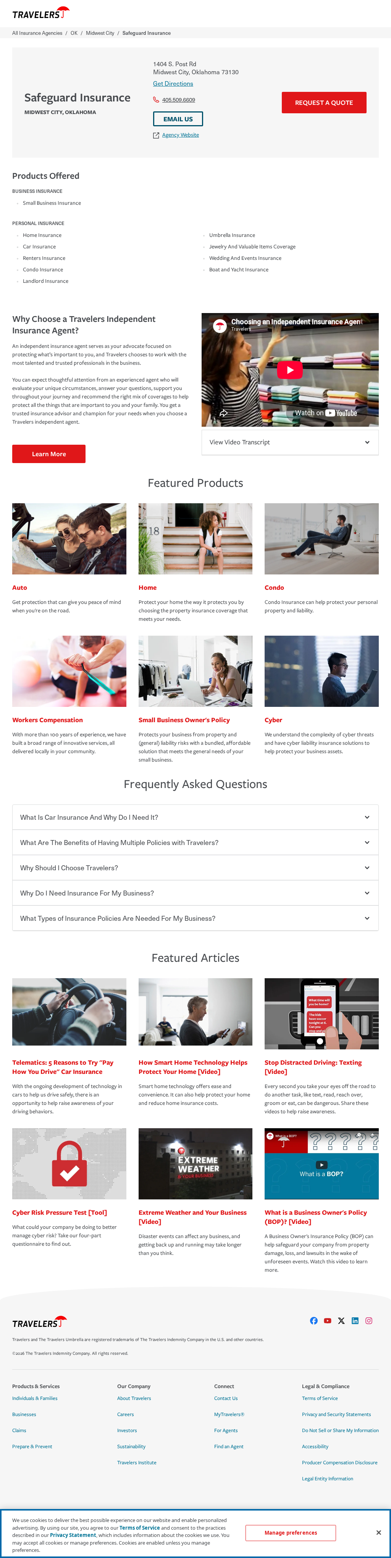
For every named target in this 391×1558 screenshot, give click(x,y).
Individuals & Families (35, 1398)
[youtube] (331, 1321)
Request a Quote (324, 102)
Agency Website (180, 135)
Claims (19, 1430)
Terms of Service (320, 1398)
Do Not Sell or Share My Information (340, 1430)
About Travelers (134, 1398)
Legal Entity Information (327, 1479)
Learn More (49, 453)
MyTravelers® (229, 1414)
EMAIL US (178, 118)
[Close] (378, 1532)
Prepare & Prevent (32, 1447)
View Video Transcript (240, 442)
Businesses (24, 1414)
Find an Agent (229, 1447)
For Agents (226, 1430)
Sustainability (131, 1447)
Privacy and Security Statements (336, 1414)
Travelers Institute (137, 1463)
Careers (125, 1414)
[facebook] (317, 1321)
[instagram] (372, 1321)
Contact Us (226, 1398)
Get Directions (173, 83)
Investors (127, 1430)
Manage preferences (291, 1532)
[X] (344, 1321)
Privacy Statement (73, 1535)
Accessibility (315, 1447)
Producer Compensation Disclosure (340, 1463)
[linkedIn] (358, 1321)
